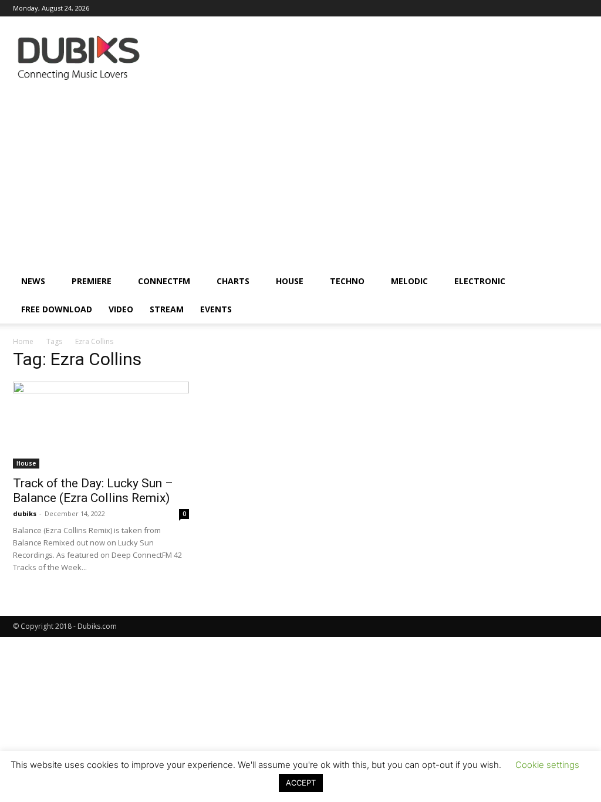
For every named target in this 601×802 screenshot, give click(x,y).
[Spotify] (521, 8)
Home (23, 341)
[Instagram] (444, 8)
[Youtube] (579, 8)
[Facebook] (424, 8)
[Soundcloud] (502, 8)
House (289, 281)
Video (121, 309)
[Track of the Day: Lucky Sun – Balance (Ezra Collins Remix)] (101, 425)
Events (216, 309)
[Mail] (463, 8)
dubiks (24, 513)
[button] (574, 282)
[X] (560, 8)
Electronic (479, 281)
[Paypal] (482, 8)
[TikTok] (540, 8)
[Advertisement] (300, 179)
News (33, 281)
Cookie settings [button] (547, 764)
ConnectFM (164, 281)
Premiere (92, 281)
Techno (347, 281)
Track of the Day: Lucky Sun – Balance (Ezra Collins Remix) (93, 490)
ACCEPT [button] (301, 782)
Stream (167, 309)
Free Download (56, 309)
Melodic (409, 281)
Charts (233, 281)
